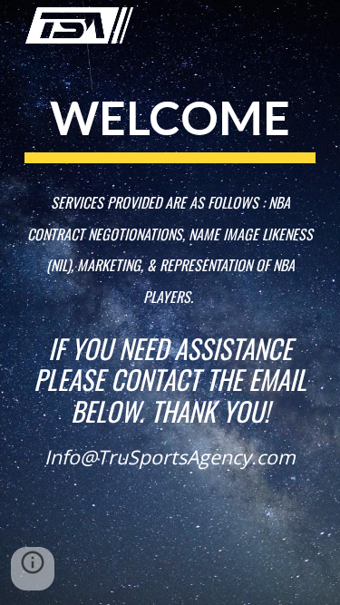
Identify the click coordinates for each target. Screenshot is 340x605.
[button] (32, 568)
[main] (170, 196)
